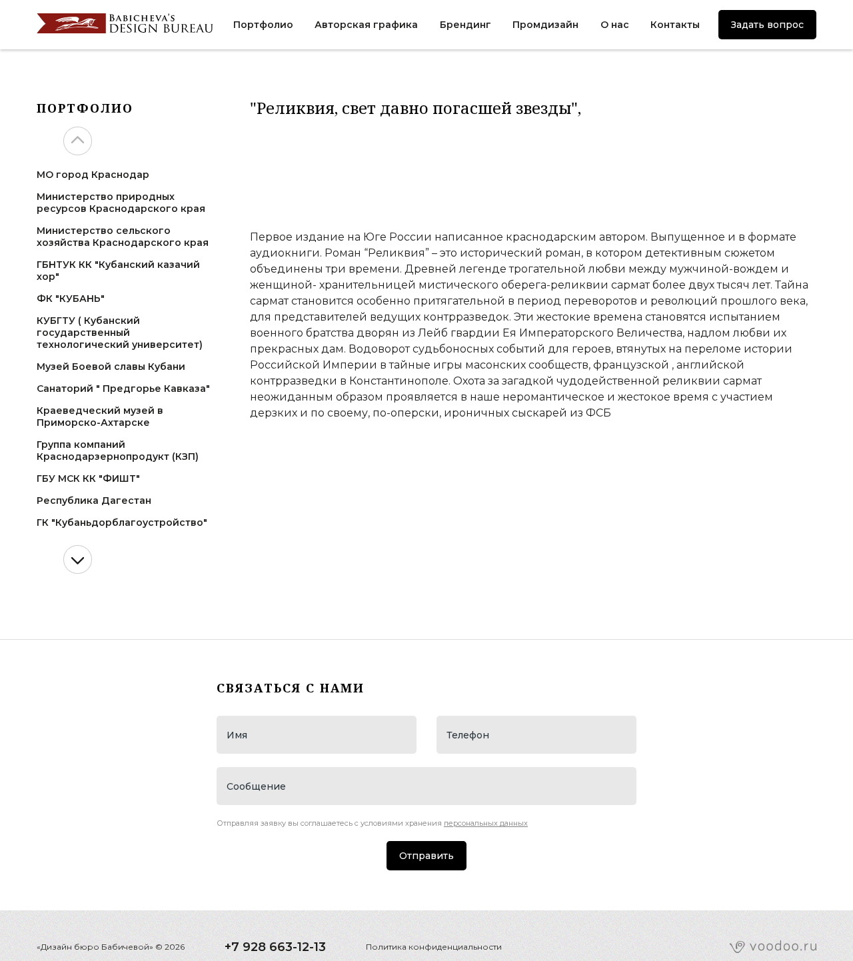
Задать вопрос (767, 25)
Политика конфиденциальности (434, 947)
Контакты (675, 25)
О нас (614, 25)
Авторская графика (366, 25)
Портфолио (263, 25)
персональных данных (486, 823)
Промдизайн (545, 25)
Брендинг (465, 25)
